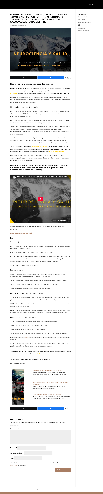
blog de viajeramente (56, 152)
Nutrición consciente (84, 34)
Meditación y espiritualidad (18, 25)
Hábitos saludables (84, 23)
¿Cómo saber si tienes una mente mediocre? (47, 394)
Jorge (27, 337)
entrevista (13, 93)
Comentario (14, 429)
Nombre (13, 448)
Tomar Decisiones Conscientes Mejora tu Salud (48, 370)
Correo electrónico (17, 453)
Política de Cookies (68, 489)
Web (12, 458)
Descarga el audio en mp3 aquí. (21, 233)
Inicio (91, 4)
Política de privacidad (41, 489)
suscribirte (13, 465)
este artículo (36, 354)
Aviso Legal (31, 489)
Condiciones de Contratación (55, 489)
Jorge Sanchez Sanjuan (39, 147)
